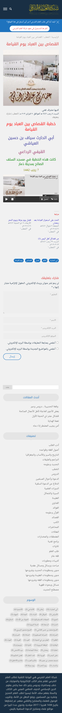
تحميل (46, 199)
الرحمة (45, 624)
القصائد (55, 517)
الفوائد (56, 508)
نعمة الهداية (53, 421)
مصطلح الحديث (51, 590)
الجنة (24, 614)
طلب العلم (54, 551)
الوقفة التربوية (40, 645)
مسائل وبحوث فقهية (49, 585)
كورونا (41, 655)
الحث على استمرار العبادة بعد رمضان (46, 221)
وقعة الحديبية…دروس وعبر (44, 406)
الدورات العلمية (51, 488)
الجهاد (14, 614)
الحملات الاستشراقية (40, 619)
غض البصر (53, 655)
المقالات (55, 532)
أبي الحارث (54, 260)
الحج (55, 619)
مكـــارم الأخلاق (16, 660)
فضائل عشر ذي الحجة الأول (45, 416)
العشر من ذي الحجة (40, 640)
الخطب (15, 114)
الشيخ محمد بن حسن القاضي (46, 630)
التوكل (43, 614)
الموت (8, 640)
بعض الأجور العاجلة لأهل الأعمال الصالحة (39, 411)
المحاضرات (53, 527)
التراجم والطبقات (50, 460)
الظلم (44, 260)
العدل (37, 260)
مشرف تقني (47, 110)
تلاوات (55, 546)
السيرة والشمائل (51, 493)
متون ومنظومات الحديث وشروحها (42, 570)
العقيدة (55, 498)
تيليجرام (17, 645)
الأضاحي (29, 609)
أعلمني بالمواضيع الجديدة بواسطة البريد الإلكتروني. (30, 349)
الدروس (55, 474)
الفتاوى (55, 503)
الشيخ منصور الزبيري (23, 630)
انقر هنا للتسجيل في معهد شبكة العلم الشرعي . (30, 28)
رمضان (44, 650)
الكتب (56, 522)
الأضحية (18, 609)
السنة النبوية (32, 624)
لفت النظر (30, 655)
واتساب (54, 665)
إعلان (40, 609)
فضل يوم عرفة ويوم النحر (19, 220)
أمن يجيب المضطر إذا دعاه (46, 426)
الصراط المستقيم (40, 635)
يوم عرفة (30, 665)
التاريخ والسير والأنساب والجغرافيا (42, 455)
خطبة (54, 650)
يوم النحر (42, 665)
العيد (27, 640)
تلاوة (28, 645)
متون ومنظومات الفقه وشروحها (43, 580)
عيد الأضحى (17, 650)
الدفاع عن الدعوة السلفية (47, 484)
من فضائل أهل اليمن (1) (48, 239)
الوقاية (54, 645)
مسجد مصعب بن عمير (48, 660)
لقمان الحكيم (16, 655)
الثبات (33, 614)
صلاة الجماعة (32, 650)
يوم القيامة (19, 260)
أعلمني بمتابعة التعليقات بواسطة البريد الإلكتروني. (31, 343)
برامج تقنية (53, 541)
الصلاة (26, 635)
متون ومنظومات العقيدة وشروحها (42, 575)
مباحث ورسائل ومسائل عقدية (44, 566)
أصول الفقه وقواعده (49, 450)
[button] (58, 693)
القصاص (29, 260)
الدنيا (54, 624)
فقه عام (55, 556)
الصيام (16, 635)
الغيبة (17, 640)
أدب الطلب (54, 445)
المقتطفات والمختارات (48, 537)
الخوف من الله (22, 619)
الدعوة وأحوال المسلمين (47, 479)
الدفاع (9, 619)
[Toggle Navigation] (5, 9)
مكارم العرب (30, 660)
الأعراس (53, 614)
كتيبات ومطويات (50, 561)
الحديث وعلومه (51, 464)
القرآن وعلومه (52, 513)
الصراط (54, 635)
